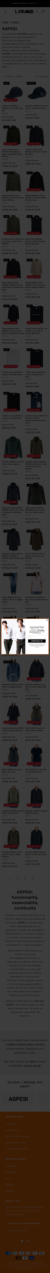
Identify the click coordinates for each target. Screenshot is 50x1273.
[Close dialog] (47, 620)
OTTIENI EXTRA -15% (37, 641)
